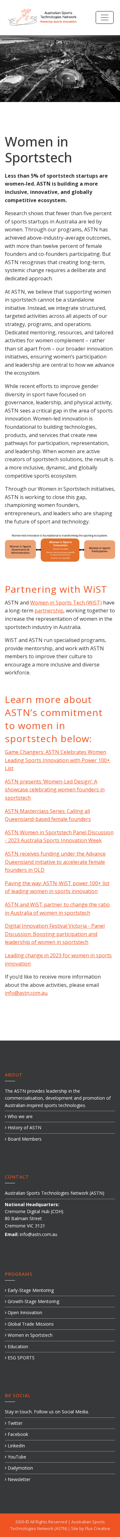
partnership (49, 610)
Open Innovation (24, 1312)
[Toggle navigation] (105, 17)
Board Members (24, 1139)
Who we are (19, 1116)
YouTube (16, 1457)
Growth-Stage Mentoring (32, 1301)
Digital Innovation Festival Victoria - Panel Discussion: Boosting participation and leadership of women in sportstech (55, 934)
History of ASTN (23, 1127)
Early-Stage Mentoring (30, 1290)
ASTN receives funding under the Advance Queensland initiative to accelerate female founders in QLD (55, 861)
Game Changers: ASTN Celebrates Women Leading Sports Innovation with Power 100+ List (57, 760)
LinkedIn (15, 1446)
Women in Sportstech (29, 1335)
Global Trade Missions (30, 1324)
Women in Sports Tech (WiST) (66, 602)
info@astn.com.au (26, 992)
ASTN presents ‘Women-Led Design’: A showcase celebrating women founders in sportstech (55, 789)
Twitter (14, 1423)
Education (17, 1346)
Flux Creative (97, 1528)
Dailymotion (19, 1468)
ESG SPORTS (20, 1358)
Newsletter (18, 1479)
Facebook (17, 1434)
